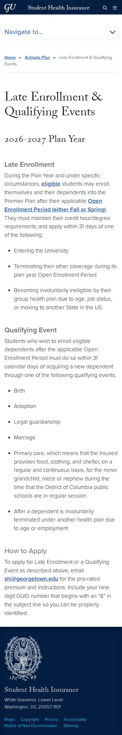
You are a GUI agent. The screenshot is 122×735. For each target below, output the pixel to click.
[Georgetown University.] (10, 8)
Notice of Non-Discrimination (30, 725)
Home (10, 57)
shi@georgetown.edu (31, 578)
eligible (50, 183)
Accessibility (75, 719)
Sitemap (70, 725)
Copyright (30, 719)
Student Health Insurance (59, 8)
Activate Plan (37, 57)
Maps (9, 719)
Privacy (51, 719)
